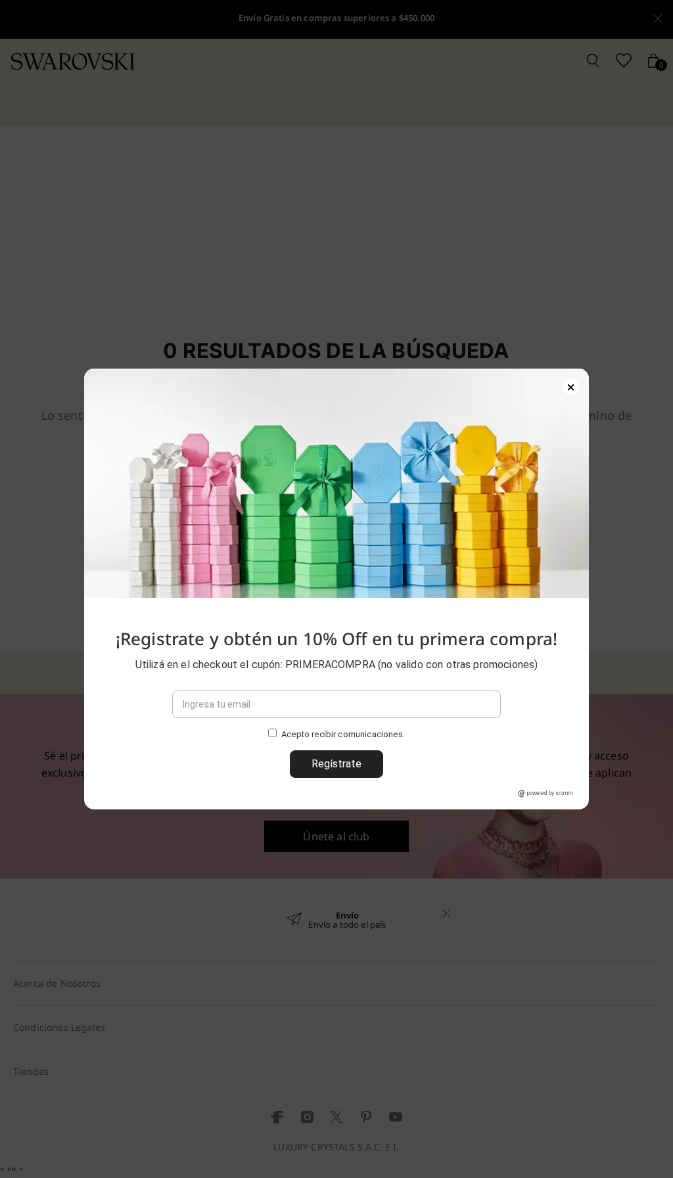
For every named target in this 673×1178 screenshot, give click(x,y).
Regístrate (336, 764)
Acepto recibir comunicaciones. (343, 735)
